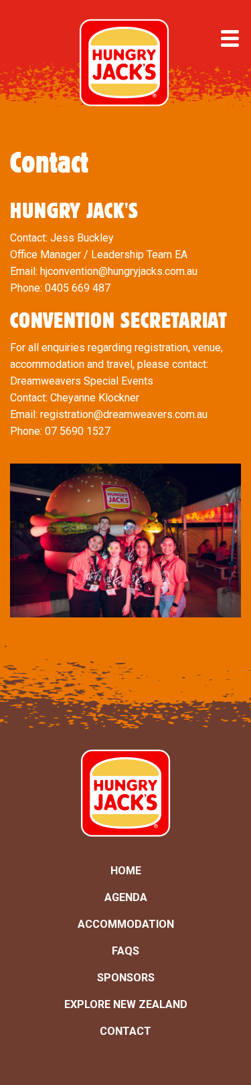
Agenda (125, 897)
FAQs (125, 951)
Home (125, 870)
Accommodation (126, 924)
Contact (125, 1031)
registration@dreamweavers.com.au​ (123, 414)
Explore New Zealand (125, 1004)
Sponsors (126, 977)
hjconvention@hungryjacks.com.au (118, 271)
